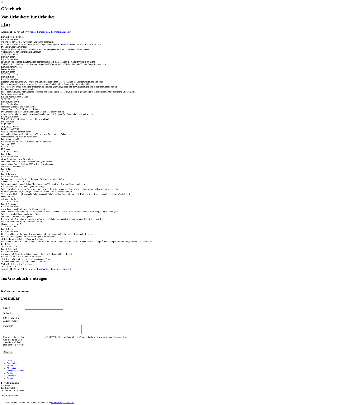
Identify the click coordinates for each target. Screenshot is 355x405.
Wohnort (7, 313)
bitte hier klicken (120, 337)
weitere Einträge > (62, 32)
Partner (10, 378)
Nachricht (8, 326)
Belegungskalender (15, 370)
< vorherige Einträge (35, 32)
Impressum (57, 402)
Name (6, 308)
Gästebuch (11, 375)
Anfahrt (10, 365)
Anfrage (10, 373)
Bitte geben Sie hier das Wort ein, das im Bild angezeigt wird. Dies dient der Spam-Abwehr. (14, 342)
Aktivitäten (11, 368)
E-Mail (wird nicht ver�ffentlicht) (11, 319)
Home (9, 361)
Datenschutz (68, 402)
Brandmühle (12, 363)
